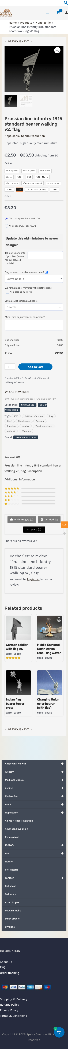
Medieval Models (14, 779)
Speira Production (33, 136)
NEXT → (26, 41)
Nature (9, 861)
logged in (33, 579)
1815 (16, 416)
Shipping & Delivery (13, 999)
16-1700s (9, 845)
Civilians (10, 926)
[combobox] (18, 307)
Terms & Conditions (13, 1015)
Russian (11, 426)
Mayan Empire (13, 910)
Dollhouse (10, 886)
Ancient (9, 788)
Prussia (40, 421)
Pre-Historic (11, 869)
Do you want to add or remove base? (26, 272)
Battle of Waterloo (34, 416)
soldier (25, 426)
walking (11, 431)
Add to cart (35, 366)
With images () (23, 519)
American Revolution (16, 828)
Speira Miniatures (25, 437)
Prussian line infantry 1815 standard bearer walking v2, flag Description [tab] (33, 468)
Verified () (51, 519)
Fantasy (9, 877)
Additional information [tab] (20, 479)
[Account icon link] (66, 12)
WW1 (7, 853)
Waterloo (26, 431)
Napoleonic (11, 812)
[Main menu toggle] (47, 13)
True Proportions (44, 426)
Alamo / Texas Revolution (19, 820)
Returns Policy (9, 1004)
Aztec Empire (12, 902)
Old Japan (10, 894)
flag (51, 416)
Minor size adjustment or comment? (25, 317)
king (9, 421)
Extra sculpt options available (21, 300)
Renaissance (12, 837)
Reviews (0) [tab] (12, 457)
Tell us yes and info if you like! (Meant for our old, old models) (15, 258)
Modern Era (11, 796)
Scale (8, 163)
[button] (57, 50)
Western (9, 771)
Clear (8, 196)
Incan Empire (12, 918)
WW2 (8, 804)
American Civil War (15, 763)
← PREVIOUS (13, 41)
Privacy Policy (9, 1010)
